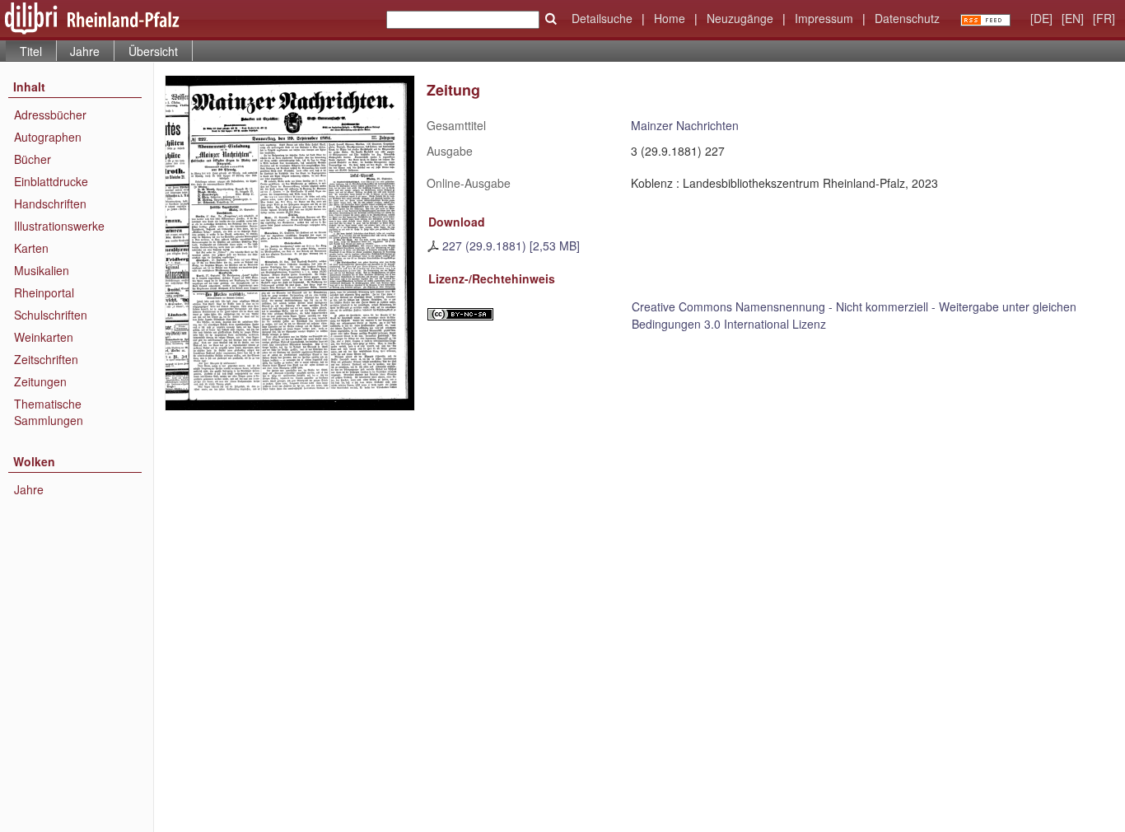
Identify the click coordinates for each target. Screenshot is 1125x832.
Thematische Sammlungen (48, 411)
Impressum (824, 18)
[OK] (550, 19)
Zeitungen (40, 381)
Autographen (48, 137)
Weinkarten (43, 337)
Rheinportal (44, 292)
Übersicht (153, 51)
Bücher (32, 159)
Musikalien (41, 270)
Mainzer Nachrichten (685, 125)
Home (669, 18)
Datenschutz (907, 18)
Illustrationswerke (59, 225)
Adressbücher (50, 114)
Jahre (85, 51)
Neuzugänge (740, 18)
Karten (31, 248)
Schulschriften (50, 314)
